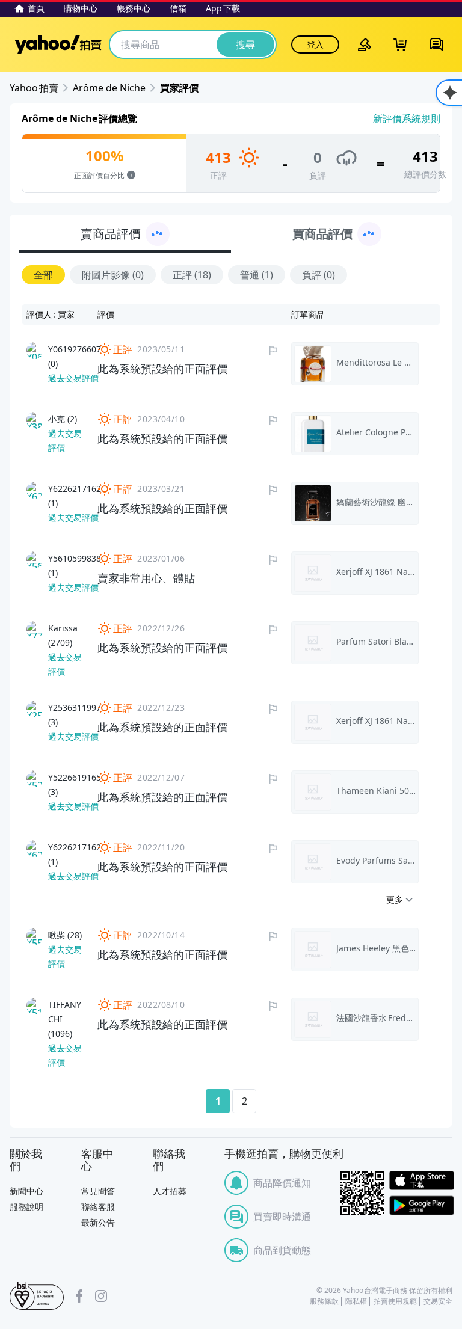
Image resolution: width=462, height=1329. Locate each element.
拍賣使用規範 (395, 1301)
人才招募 (169, 1191)
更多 (394, 899)
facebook (79, 1296)
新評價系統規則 (406, 118)
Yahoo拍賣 (58, 44)
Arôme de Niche (109, 87)
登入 (315, 44)
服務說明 (26, 1206)
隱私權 (356, 1301)
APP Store (421, 1181)
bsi (37, 1296)
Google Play (421, 1205)
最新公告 (98, 1222)
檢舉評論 (273, 350)
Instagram (101, 1296)
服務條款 (324, 1301)
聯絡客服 (98, 1206)
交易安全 (438, 1301)
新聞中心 (26, 1191)
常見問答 (98, 1191)
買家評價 (179, 87)
